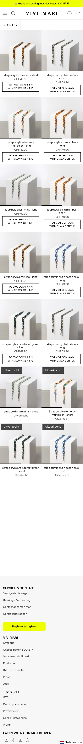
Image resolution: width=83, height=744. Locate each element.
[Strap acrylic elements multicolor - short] (62, 387)
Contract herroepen (15, 613)
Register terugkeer (24, 626)
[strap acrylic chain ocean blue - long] (62, 252)
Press (6, 677)
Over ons (8, 642)
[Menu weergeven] (5, 13)
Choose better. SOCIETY (18, 649)
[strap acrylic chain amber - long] (62, 118)
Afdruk (7, 724)
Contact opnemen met (17, 607)
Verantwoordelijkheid (16, 656)
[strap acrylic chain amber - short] (62, 185)
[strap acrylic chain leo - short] (21, 50)
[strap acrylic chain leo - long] (21, 252)
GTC (5, 697)
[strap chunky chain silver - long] (62, 319)
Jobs (6, 683)
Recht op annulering (15, 704)
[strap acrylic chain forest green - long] (21, 319)
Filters (12, 25)
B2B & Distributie (13, 670)
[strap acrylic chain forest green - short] (21, 443)
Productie (9, 663)
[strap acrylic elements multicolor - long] (21, 118)
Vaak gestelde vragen (16, 593)
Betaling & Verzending (16, 600)
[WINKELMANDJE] (78, 13)
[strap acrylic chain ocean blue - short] (62, 443)
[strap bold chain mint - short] (21, 387)
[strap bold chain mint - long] (21, 185)
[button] (71, 742)
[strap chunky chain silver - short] (62, 50)
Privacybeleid (11, 711)
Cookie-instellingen (15, 718)
